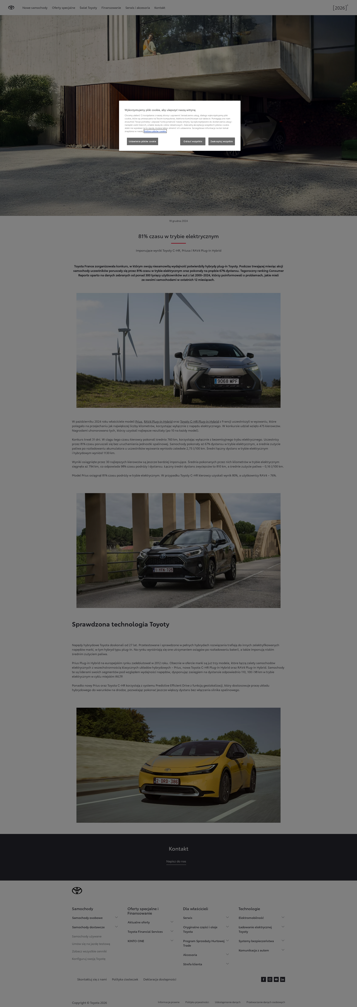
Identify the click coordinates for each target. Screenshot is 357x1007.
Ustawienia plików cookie (142, 141)
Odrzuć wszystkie (193, 141)
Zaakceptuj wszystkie (221, 141)
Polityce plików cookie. (155, 131)
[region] (180, 126)
